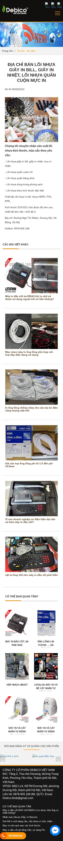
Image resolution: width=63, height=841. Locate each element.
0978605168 (16, 835)
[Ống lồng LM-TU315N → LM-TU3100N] (46, 623)
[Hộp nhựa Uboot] (17, 666)
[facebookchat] (55, 830)
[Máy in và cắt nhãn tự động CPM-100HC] (46, 709)
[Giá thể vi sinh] (15, 756)
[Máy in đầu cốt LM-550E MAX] (17, 623)
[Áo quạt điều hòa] (47, 756)
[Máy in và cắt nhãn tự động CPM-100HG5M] (17, 709)
